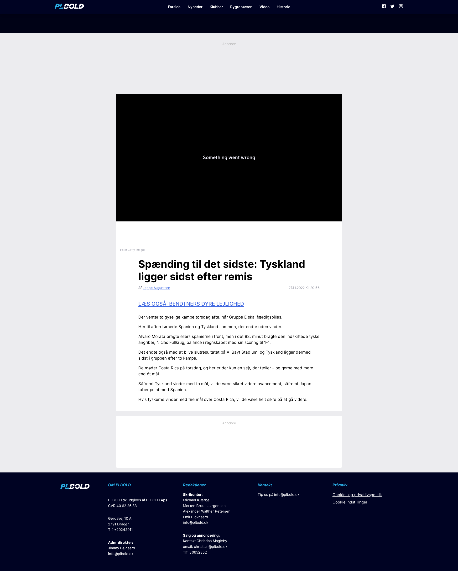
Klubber (216, 7)
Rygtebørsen (241, 7)
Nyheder (195, 7)
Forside (174, 7)
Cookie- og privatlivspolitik (357, 494)
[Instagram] (401, 7)
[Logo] (69, 7)
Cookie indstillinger (350, 502)
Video (265, 7)
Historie (283, 7)
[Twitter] (392, 7)
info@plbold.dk (120, 553)
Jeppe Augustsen (156, 288)
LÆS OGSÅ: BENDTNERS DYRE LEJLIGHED (191, 304)
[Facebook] (383, 7)
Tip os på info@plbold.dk (278, 494)
